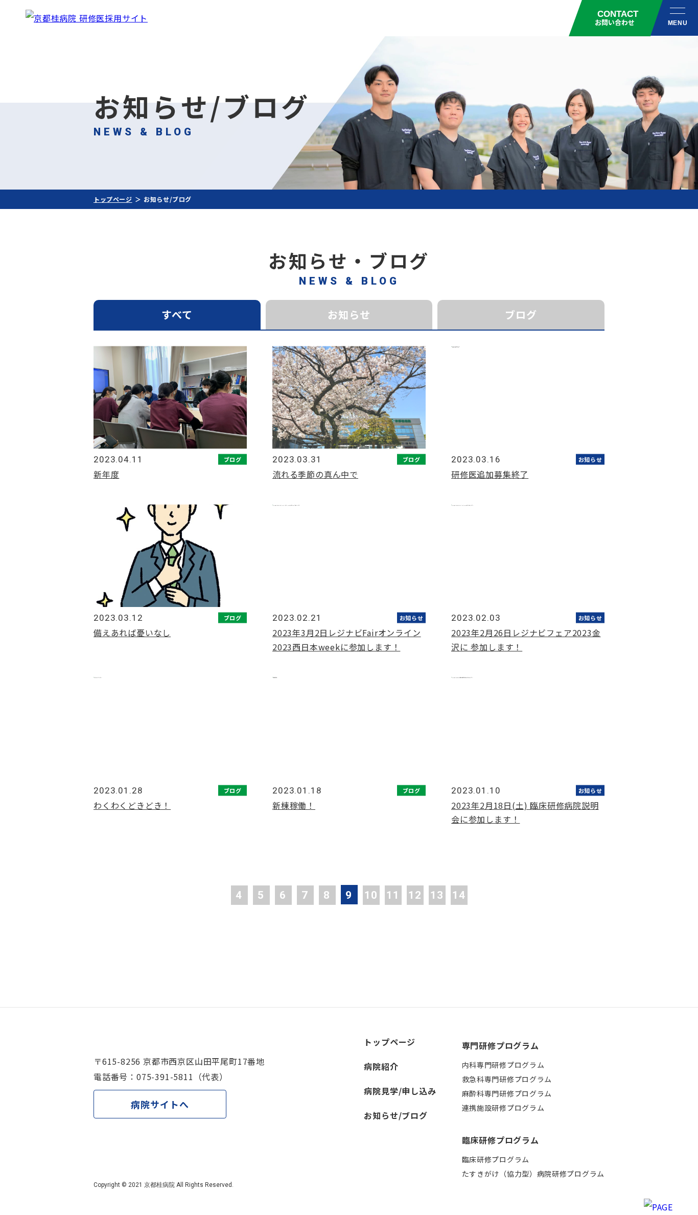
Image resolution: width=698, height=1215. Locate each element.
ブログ (521, 314)
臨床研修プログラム (500, 1140)
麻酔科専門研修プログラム (507, 1093)
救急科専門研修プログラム (507, 1079)
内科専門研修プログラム (503, 1065)
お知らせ (349, 314)
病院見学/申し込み (400, 1091)
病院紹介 (381, 1066)
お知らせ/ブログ (395, 1115)
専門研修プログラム (500, 1045)
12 (415, 895)
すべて (177, 314)
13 (437, 895)
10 (371, 895)
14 (459, 895)
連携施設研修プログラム (503, 1108)
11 (393, 895)
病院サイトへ (160, 1104)
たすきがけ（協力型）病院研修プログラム (533, 1174)
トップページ (113, 199)
